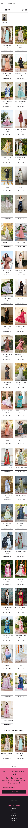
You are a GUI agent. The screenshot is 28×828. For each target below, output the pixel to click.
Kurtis (14, 821)
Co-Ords (14, 818)
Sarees (14, 813)
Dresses (14, 808)
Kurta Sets (14, 811)
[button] (2, 4)
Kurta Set (14, 816)
